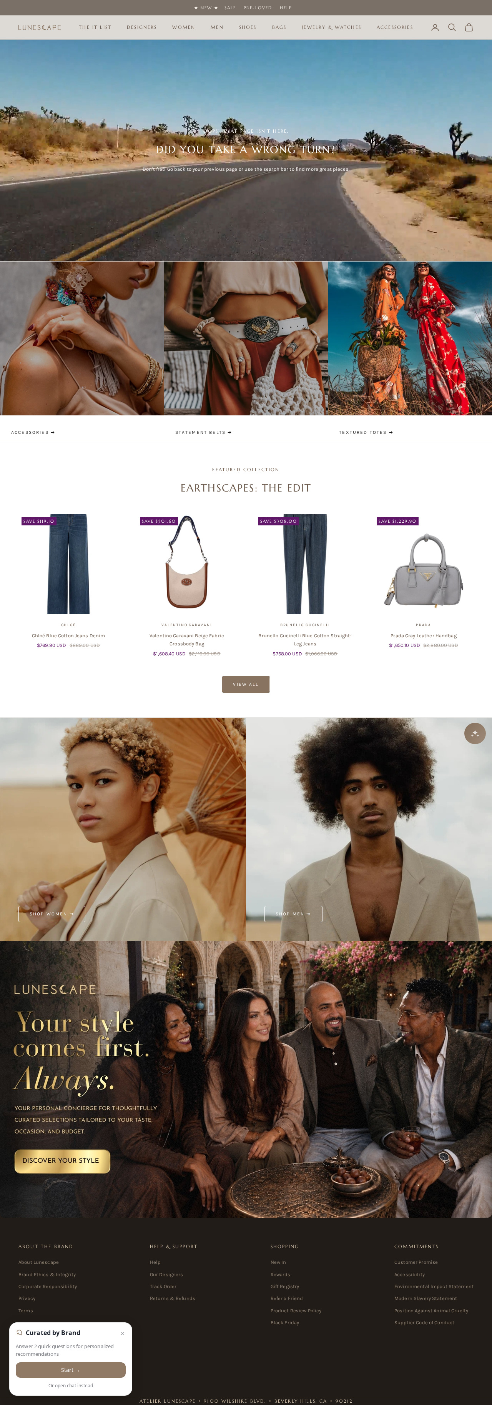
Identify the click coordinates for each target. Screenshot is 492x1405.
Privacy (26, 1298)
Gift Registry (285, 1286)
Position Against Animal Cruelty (431, 1310)
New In (278, 1262)
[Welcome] (246, 1079)
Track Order (163, 1286)
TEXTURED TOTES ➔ (366, 432)
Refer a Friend (287, 1298)
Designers (142, 27)
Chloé (68, 625)
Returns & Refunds (172, 1298)
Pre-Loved (258, 7)
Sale (230, 7)
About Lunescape (38, 1262)
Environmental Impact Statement (434, 1286)
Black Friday (285, 1322)
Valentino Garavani (186, 625)
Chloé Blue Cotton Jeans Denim (68, 635)
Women (183, 27)
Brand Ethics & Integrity (47, 1274)
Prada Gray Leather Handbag (423, 635)
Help (286, 7)
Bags (279, 27)
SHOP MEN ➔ (293, 914)
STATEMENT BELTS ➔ (204, 432)
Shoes (248, 27)
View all (246, 684)
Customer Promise (416, 1262)
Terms (25, 1310)
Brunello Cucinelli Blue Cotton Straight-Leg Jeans (305, 640)
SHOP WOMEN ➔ (52, 914)
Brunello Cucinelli (305, 625)
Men (217, 27)
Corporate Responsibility (47, 1286)
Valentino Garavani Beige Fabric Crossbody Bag (187, 640)
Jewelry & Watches (331, 27)
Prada (423, 625)
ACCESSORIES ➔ (33, 432)
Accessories (395, 27)
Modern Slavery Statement (425, 1298)
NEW (206, 7)
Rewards (281, 1274)
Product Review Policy (296, 1310)
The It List (95, 27)
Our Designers (166, 1274)
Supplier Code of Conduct (424, 1322)
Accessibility (409, 1274)
